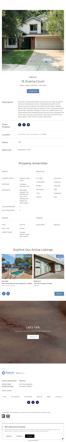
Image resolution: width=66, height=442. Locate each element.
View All (59, 293)
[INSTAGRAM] (33, 402)
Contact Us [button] (33, 337)
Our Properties (15, 396)
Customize (19, 436)
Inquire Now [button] (33, 91)
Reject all (9, 436)
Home (4, 396)
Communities (28, 396)
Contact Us (58, 396)
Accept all (29, 436)
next (8, 293)
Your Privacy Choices (33, 440)
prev (4, 293)
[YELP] (37, 402)
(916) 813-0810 (6, 384)
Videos (49, 396)
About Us (39, 396)
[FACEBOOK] (28, 402)
